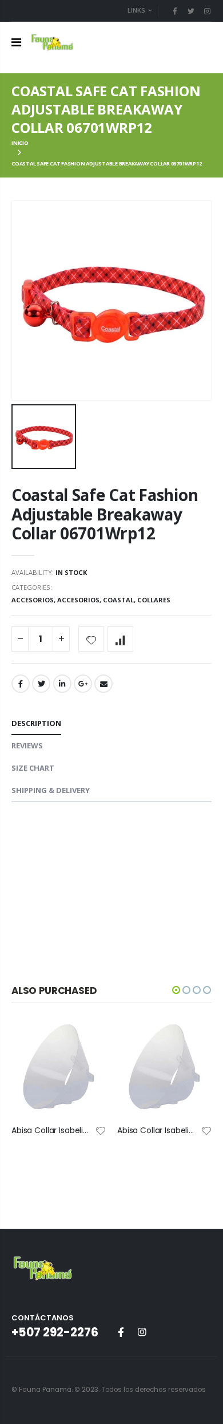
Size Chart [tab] (32, 768)
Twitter (41, 683)
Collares (153, 599)
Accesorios (32, 599)
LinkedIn (62, 683)
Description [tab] (36, 723)
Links (136, 10)
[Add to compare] (120, 639)
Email (103, 683)
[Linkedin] (207, 11)
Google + (83, 683)
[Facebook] (174, 11)
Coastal (118, 599)
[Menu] (16, 42)
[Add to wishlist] (91, 639)
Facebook (20, 683)
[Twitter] (191, 11)
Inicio (20, 143)
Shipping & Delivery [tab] (50, 790)
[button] (176, 990)
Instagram (141, 1331)
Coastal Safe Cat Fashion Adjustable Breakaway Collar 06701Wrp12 (104, 514)
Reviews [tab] (27, 745)
